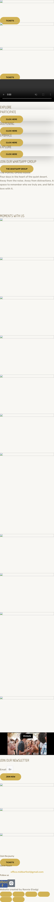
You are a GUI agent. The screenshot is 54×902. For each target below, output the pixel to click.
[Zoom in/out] (6, 894)
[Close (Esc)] (44, 894)
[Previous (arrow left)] (6, 899)
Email (3, 769)
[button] (27, 204)
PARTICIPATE (8, 112)
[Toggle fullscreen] (19, 894)
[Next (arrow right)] (19, 899)
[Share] (31, 894)
